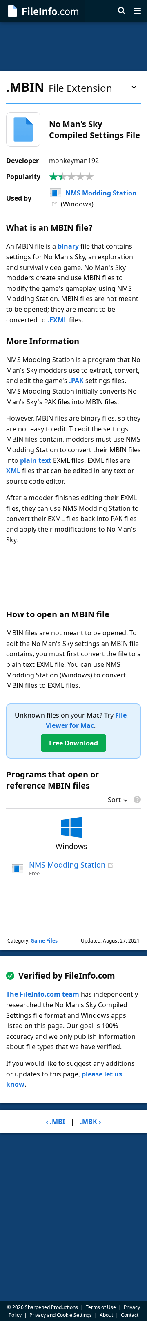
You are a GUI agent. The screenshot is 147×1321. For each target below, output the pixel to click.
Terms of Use (101, 1307)
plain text (35, 460)
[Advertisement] (73, 46)
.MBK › (90, 1121)
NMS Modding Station (101, 192)
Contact (129, 1315)
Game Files (44, 940)
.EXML (57, 319)
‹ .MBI (55, 1121)
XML (13, 470)
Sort (114, 800)
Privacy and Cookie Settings (60, 1315)
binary (68, 246)
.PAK (76, 380)
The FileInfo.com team (42, 994)
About (106, 1315)
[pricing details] (136, 799)
